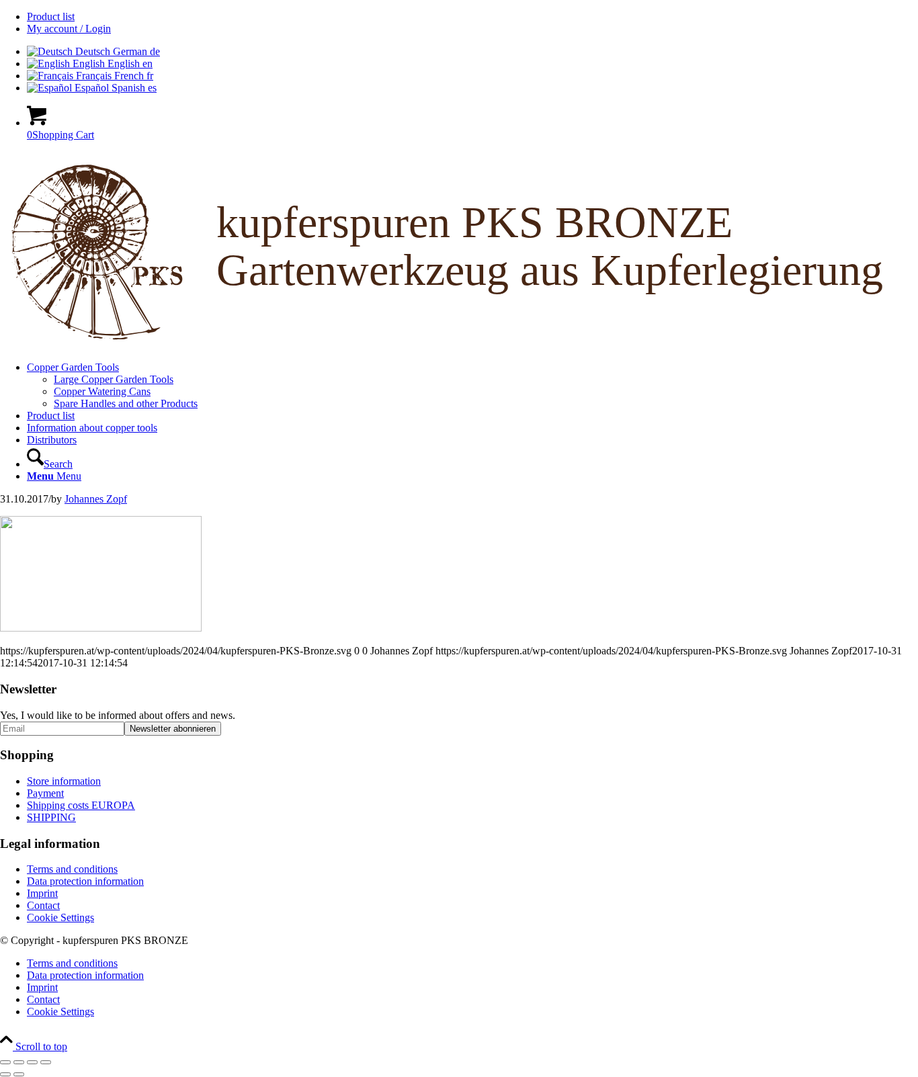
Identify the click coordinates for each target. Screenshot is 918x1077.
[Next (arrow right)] (18, 1074)
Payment (45, 793)
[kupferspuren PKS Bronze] (459, 344)
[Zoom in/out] (5, 1062)
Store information (64, 781)
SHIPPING (51, 817)
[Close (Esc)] (45, 1062)
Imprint (42, 893)
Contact (43, 905)
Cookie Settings (60, 917)
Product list (51, 16)
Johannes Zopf (96, 499)
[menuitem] (472, 17)
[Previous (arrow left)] (5, 1074)
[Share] (32, 1062)
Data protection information (85, 881)
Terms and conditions (72, 869)
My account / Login (69, 28)
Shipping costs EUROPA (81, 805)
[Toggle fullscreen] (18, 1062)
